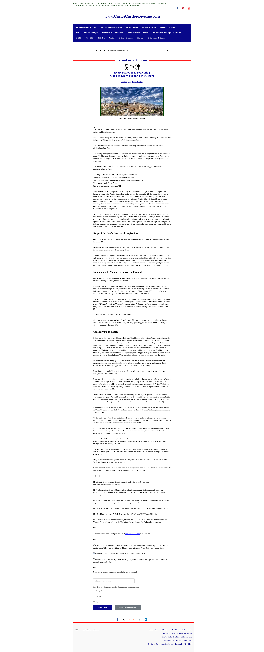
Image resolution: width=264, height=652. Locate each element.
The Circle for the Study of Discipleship (154, 3)
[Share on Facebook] (117, 620)
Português (98, 591)
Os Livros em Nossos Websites (138, 33)
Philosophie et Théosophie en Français (87, 5)
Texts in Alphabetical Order (86, 27)
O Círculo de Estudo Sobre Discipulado (127, 3)
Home (75, 3)
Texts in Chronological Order (111, 27)
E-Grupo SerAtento (126, 38)
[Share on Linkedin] (146, 620)
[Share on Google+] (131, 620)
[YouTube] (189, 8)
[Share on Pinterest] (139, 620)
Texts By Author (132, 27)
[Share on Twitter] (124, 620)
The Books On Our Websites (112, 33)
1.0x (167, 50)
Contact (112, 38)
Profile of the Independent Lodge (112, 5)
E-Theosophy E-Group (156, 38)
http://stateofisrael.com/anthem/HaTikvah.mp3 (124, 482)
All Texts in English (149, 27)
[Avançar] (105, 51)
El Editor (101, 38)
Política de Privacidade (132, 5)
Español (98, 602)
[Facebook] (177, 8)
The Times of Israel (132, 534)
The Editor (90, 38)
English (98, 596)
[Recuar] (96, 51)
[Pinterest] (183, 8)
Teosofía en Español (167, 27)
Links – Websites (85, 3)
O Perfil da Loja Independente (102, 3)
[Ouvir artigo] (100, 51)
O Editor (79, 38)
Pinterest (140, 38)
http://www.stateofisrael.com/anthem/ (107, 484)
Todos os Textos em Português (87, 33)
